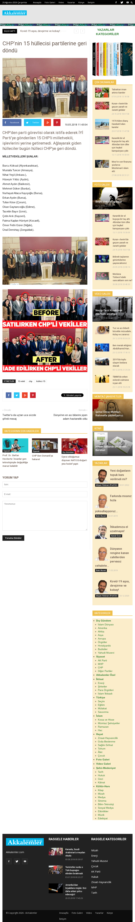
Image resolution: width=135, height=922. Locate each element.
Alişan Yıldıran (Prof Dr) (106, 485)
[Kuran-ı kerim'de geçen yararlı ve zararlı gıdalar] (102, 105)
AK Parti (102, 660)
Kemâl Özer (116, 536)
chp (30, 381)
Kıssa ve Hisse (106, 719)
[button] (132, 2)
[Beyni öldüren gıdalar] (112, 198)
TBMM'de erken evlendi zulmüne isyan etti (121, 380)
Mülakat (102, 708)
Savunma (103, 711)
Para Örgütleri (106, 690)
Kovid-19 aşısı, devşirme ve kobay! (120, 586)
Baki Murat (101, 516)
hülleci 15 (40, 381)
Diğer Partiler (105, 671)
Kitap (101, 790)
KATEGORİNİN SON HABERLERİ (22, 431)
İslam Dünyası (106, 624)
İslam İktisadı (105, 693)
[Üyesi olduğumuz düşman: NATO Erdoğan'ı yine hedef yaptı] (74, 446)
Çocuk (101, 755)
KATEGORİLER (107, 34)
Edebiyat (103, 818)
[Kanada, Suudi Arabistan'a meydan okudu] (56, 852)
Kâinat (101, 782)
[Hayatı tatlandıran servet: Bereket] (112, 443)
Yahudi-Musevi (106, 652)
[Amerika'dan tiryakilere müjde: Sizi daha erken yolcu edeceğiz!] (56, 888)
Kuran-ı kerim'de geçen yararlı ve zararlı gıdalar (120, 106)
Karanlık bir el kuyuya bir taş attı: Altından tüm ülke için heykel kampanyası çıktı (120, 144)
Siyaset (7, 451)
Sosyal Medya (106, 807)
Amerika (102, 628)
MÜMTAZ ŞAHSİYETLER (108, 396)
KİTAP (98, 428)
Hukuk (101, 775)
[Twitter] (121, 2)
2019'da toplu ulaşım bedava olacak (120, 362)
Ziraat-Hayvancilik (108, 738)
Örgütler (102, 642)
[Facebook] (116, 2)
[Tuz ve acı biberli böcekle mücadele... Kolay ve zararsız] (102, 330)
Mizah (101, 793)
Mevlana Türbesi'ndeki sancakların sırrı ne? (122, 277)
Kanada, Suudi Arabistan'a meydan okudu (75, 852)
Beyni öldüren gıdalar (108, 201)
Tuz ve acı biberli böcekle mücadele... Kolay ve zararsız (122, 331)
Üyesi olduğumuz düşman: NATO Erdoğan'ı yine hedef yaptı (74, 460)
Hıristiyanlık (104, 645)
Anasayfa (37, 2)
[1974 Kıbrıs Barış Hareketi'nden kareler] (102, 124)
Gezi (100, 778)
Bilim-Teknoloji (106, 804)
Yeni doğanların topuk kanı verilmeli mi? (120, 475)
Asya (100, 635)
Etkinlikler (103, 811)
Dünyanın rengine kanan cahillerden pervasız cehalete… (112, 557)
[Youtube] (127, 2)
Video (61, 2)
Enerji (101, 683)
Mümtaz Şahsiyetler (109, 723)
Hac (100, 730)
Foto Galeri (50, 2)
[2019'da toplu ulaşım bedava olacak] (102, 361)
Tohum (101, 748)
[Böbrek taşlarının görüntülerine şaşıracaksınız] (102, 259)
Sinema (102, 800)
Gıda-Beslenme (106, 741)
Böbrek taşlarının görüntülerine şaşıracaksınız (121, 260)
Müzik (101, 814)
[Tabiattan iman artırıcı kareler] (102, 92)
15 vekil (21, 381)
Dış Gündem (68, 452)
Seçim (101, 701)
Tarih (100, 771)
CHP (100, 667)
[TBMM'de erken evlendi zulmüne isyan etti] (102, 379)
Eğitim (101, 704)
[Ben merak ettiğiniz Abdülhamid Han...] (102, 347)
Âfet (100, 752)
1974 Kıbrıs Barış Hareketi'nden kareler (120, 124)
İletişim (91, 2)
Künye (81, 2)
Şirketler (102, 686)
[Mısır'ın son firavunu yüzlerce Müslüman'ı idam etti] (102, 164)
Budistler (103, 649)
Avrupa (102, 638)
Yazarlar (71, 2)
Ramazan (103, 726)
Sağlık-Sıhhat (105, 745)
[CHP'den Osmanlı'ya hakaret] (45, 445)
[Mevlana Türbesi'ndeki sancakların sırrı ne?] (102, 276)
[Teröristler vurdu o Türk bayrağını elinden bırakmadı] (56, 870)
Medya (101, 797)
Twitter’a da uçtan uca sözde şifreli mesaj (19, 416)
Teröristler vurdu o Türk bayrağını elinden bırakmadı (74, 870)
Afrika (101, 631)
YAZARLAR (105, 30)
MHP (100, 664)
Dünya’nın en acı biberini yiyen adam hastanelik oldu (70, 416)
